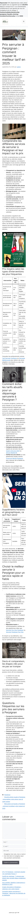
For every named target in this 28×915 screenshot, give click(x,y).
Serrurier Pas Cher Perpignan (14, 630)
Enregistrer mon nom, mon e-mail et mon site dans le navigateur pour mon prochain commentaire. (14, 856)
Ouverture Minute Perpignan (14, 458)
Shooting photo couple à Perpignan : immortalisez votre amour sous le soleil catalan (13, 799)
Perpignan (7, 795)
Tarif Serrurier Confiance (9, 358)
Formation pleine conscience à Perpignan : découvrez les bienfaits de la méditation (13, 893)
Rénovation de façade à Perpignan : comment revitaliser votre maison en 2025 (13, 806)
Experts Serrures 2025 (12, 451)
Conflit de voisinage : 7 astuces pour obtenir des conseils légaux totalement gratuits (14, 878)
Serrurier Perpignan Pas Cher (14, 632)
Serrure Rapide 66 (11, 452)
